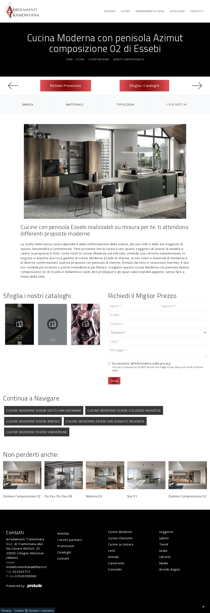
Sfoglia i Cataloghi (144, 85)
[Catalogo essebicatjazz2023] (85, 324)
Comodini (115, 569)
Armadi (113, 557)
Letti (111, 551)
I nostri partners (69, 540)
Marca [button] (27, 104)
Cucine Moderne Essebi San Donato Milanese (105, 421)
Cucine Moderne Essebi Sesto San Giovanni (43, 410)
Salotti (164, 538)
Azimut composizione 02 (129, 59)
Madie (163, 563)
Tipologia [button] (125, 104)
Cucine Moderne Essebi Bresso (33, 421)
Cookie (19, 610)
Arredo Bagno (169, 569)
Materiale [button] (75, 104)
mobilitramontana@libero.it (26, 567)
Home (69, 59)
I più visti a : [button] (177, 104)
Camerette (116, 563)
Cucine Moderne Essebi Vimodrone (36, 432)
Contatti (197, 11)
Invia (114, 380)
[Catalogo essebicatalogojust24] (19, 324)
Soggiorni (166, 532)
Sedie (163, 551)
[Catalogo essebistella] (52, 324)
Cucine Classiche (120, 538)
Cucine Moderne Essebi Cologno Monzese (124, 410)
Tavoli (163, 544)
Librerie (165, 557)
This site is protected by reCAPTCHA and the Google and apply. (157, 369)
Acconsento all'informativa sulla (141, 363)
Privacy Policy (174, 367)
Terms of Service (194, 367)
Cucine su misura (120, 544)
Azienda (109, 11)
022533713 (21, 571)
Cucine (125, 11)
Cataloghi (177, 11)
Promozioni (65, 546)
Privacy (6, 610)
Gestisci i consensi (41, 610)
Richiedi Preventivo (65, 85)
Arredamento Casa (150, 11)
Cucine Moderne (98, 59)
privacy (165, 363)
